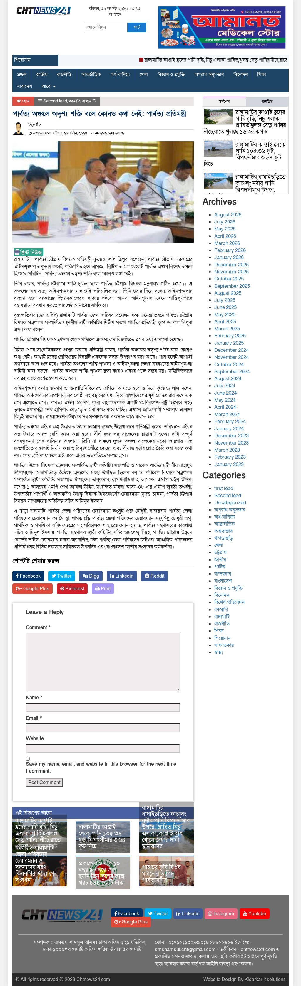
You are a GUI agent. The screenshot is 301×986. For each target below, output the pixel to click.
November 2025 (231, 271)
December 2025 (231, 264)
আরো (47, 86)
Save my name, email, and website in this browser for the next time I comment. (101, 768)
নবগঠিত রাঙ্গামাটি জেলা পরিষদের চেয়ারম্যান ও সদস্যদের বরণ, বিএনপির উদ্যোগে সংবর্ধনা (34, 864)
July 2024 (224, 385)
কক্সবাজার (223, 531)
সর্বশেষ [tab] (224, 102)
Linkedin (123, 576)
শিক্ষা (261, 74)
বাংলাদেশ (223, 581)
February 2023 (230, 457)
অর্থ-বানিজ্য (120, 74)
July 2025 (224, 300)
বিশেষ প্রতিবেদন (229, 602)
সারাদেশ (24, 86)
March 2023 (227, 450)
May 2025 (224, 314)
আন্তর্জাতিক (91, 74)
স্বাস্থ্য (218, 652)
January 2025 (229, 343)
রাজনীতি (64, 74)
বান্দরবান (222, 574)
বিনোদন (240, 74)
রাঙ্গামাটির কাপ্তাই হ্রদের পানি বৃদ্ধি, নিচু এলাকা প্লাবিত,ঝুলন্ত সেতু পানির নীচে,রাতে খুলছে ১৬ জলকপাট (38, 833)
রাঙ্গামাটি (89, 101)
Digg (93, 576)
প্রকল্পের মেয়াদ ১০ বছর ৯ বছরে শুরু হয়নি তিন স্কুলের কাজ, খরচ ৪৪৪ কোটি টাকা (102, 873)
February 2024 (230, 421)
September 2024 (232, 371)
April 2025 (225, 321)
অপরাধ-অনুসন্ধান (209, 74)
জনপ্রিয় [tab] (267, 102)
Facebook (30, 576)
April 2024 (225, 407)
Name (34, 697)
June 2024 (225, 393)
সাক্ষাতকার (224, 645)
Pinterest (74, 588)
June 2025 (225, 307)
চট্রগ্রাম (220, 552)
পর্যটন (219, 566)
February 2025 (230, 335)
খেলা (144, 74)
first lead (223, 488)
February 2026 (230, 250)
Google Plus (35, 588)
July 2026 (224, 221)
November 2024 (231, 357)
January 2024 (229, 428)
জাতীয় (41, 74)
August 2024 (227, 378)
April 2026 (225, 236)
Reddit (156, 576)
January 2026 (229, 257)
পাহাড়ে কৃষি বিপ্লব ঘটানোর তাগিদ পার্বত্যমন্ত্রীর (161, 874)
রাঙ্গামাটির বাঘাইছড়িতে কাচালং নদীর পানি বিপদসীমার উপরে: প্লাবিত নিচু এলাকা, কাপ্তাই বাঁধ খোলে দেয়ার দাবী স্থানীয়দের (166, 827)
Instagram (223, 914)
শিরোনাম (222, 638)
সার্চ (137, 27)
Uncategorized (230, 502)
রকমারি (74, 101)
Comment (38, 627)
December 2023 (231, 435)
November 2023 (231, 443)
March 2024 (227, 414)
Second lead (55, 101)
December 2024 (231, 350)
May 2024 (224, 400)
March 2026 (227, 243)
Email (34, 718)
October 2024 (229, 364)
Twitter (63, 576)
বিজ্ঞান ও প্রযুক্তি (171, 74)
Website (35, 738)
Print (105, 588)
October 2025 (229, 278)
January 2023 (229, 464)
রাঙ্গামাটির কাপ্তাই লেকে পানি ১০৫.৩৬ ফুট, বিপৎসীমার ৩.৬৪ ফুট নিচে (102, 836)
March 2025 (227, 328)
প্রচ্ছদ (21, 74)
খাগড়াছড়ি (223, 538)
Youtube (256, 914)
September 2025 (232, 286)
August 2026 (227, 214)
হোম (25, 101)
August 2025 (227, 293)
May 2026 (224, 229)
